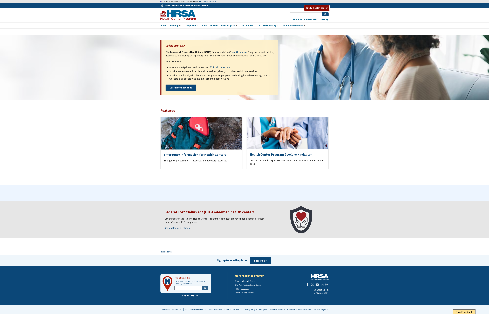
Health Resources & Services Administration (186, 5)
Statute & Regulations (244, 292)
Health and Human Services (219, 309)
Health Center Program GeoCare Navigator (281, 154)
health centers (239, 52)
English (185, 295)
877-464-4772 (321, 293)
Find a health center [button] (317, 7)
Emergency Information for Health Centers (195, 155)
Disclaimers (176, 309)
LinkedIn (322, 284)
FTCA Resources (242, 289)
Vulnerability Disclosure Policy (298, 309)
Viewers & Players (276, 309)
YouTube (317, 284)
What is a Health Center (245, 281)
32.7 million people (220, 67)
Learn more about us (181, 87)
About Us (297, 19)
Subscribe (259, 260)
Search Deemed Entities (177, 227)
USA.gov (262, 309)
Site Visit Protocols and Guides (248, 285)
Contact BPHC (311, 19)
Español (195, 295)
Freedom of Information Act (195, 309)
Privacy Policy (250, 309)
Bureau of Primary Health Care (178, 15)
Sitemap (324, 19)
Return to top (166, 251)
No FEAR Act (237, 309)
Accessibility (165, 309)
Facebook (307, 284)
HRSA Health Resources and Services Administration (320, 277)
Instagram (327, 284)
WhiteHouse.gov (320, 309)
